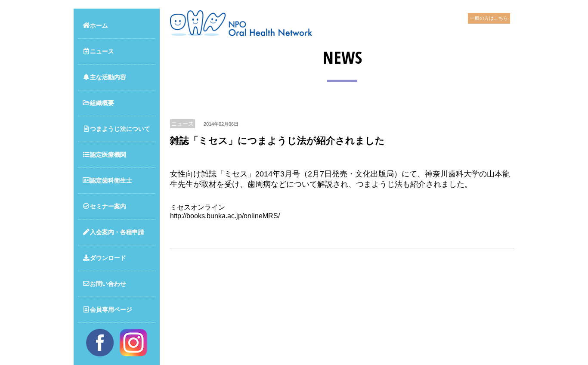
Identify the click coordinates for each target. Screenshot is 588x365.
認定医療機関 (108, 154)
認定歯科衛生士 (111, 180)
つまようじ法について (120, 128)
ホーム (99, 25)
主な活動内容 (108, 77)
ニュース (102, 51)
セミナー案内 (108, 206)
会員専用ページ (111, 309)
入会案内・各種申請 (117, 232)
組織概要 (102, 102)
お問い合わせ (108, 283)
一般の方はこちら (489, 18)
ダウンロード (108, 257)
